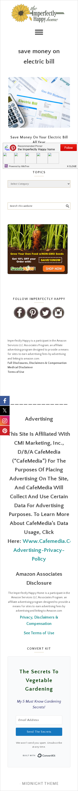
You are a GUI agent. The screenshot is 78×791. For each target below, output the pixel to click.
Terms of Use (16, 372)
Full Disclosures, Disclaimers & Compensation (37, 363)
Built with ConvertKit (55, 754)
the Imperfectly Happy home (39, 20)
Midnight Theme (40, 783)
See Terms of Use (39, 633)
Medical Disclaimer (20, 367)
